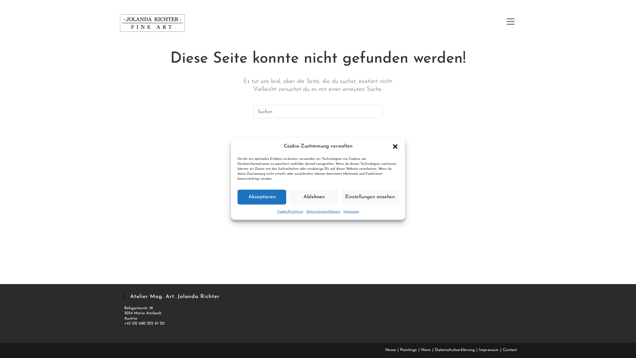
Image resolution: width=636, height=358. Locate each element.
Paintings (408, 350)
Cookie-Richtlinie (290, 211)
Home (390, 350)
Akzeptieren (262, 197)
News (426, 350)
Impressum (351, 211)
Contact (510, 350)
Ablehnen (314, 197)
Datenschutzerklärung (323, 211)
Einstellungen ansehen (370, 197)
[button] (395, 146)
